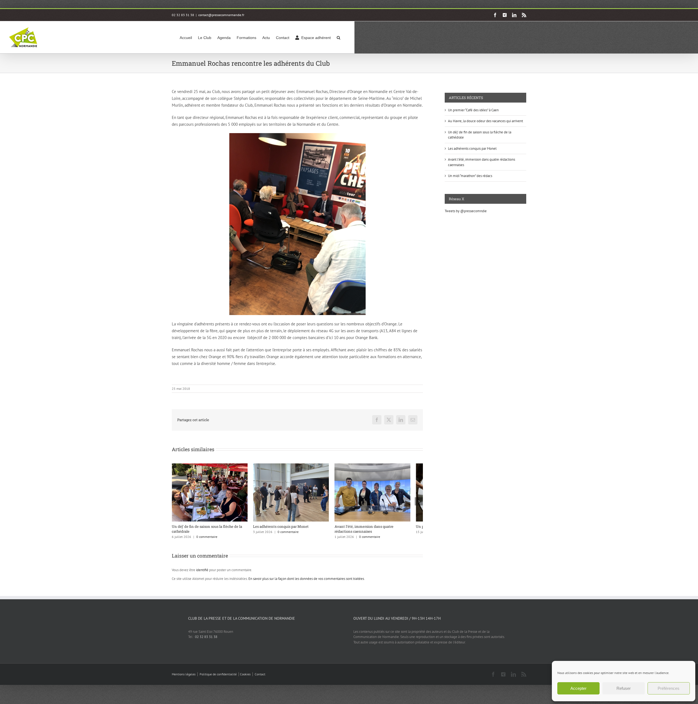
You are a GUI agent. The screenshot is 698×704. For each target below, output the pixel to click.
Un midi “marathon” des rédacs (470, 175)
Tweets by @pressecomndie (466, 211)
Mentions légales (183, 677)
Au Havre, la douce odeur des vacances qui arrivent (485, 121)
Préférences (668, 688)
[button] (338, 37)
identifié (202, 573)
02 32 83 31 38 (206, 640)
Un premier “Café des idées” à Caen (473, 110)
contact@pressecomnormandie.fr (221, 15)
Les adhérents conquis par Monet (285, 529)
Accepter (578, 688)
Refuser (623, 688)
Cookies (245, 677)
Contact (260, 677)
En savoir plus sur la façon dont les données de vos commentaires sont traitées (306, 582)
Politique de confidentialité (218, 677)
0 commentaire (206, 540)
